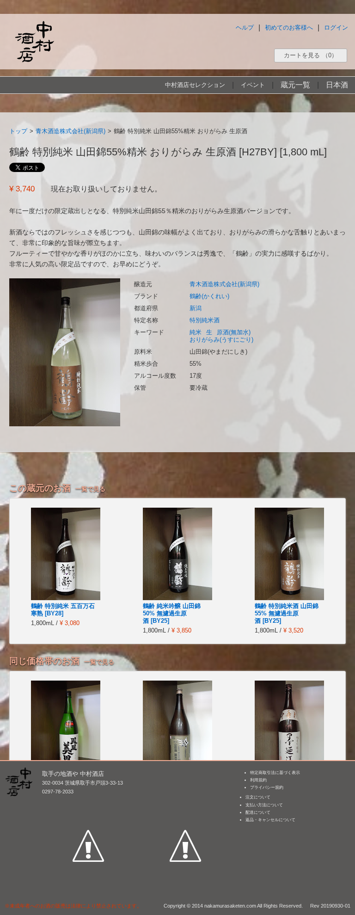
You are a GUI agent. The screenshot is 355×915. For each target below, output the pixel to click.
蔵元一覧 (295, 85)
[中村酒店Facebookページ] (88, 803)
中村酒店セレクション (195, 84)
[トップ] (34, 41)
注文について (257, 797)
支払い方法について (264, 805)
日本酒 (337, 85)
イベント (253, 84)
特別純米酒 (205, 320)
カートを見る (310, 55)
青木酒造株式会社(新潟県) (70, 131)
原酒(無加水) (234, 332)
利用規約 (258, 780)
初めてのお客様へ (289, 27)
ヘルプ (245, 27)
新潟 (196, 308)
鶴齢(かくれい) (209, 296)
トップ (18, 131)
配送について (257, 812)
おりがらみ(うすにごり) (221, 339)
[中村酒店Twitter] (185, 803)
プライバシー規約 (266, 787)
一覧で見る (90, 488)
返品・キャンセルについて (270, 819)
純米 (196, 332)
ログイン (336, 27)
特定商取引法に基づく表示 (275, 772)
